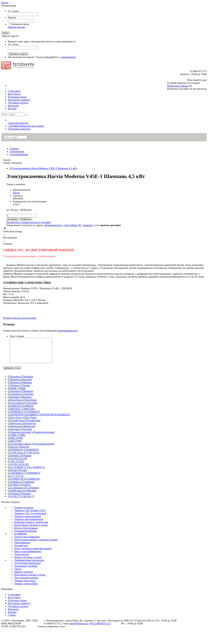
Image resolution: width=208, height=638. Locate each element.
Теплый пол (21, 545)
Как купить (14, 597)
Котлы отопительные (26, 528)
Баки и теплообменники (27, 551)
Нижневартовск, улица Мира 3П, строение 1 (69, 225)
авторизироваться (68, 330)
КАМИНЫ (20, 533)
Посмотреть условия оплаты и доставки (28, 222)
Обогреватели (22, 542)
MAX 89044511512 (100, 623)
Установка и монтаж (19, 129)
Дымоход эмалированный (28, 519)
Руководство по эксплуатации (20, 318)
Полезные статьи (17, 600)
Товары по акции (23, 507)
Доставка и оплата (18, 606)
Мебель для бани (23, 571)
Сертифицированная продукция (26, 126)
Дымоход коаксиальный (27, 516)
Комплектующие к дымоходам (31, 522)
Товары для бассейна (26, 583)
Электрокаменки (19, 154)
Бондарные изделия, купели (29, 574)
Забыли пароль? (17, 27)
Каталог (12, 612)
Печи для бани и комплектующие (33, 548)
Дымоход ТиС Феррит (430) (29, 510)
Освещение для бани (25, 566)
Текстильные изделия (26, 577)
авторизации (68, 57)
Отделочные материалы (27, 563)
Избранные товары (177, 85)
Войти (4, 2)
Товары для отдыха (25, 580)
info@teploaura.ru (79, 623)
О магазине (14, 594)
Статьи (12, 615)
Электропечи (17, 151)
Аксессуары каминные (27, 536)
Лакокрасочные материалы (29, 560)
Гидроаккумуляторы (25, 531)
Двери (17, 569)
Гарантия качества (18, 123)
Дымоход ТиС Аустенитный (30, 513)
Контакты (13, 609)
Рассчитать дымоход (19, 603)
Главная (14, 148)
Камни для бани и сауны (28, 557)
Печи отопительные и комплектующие (36, 539)
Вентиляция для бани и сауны (31, 525)
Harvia (16, 192)
